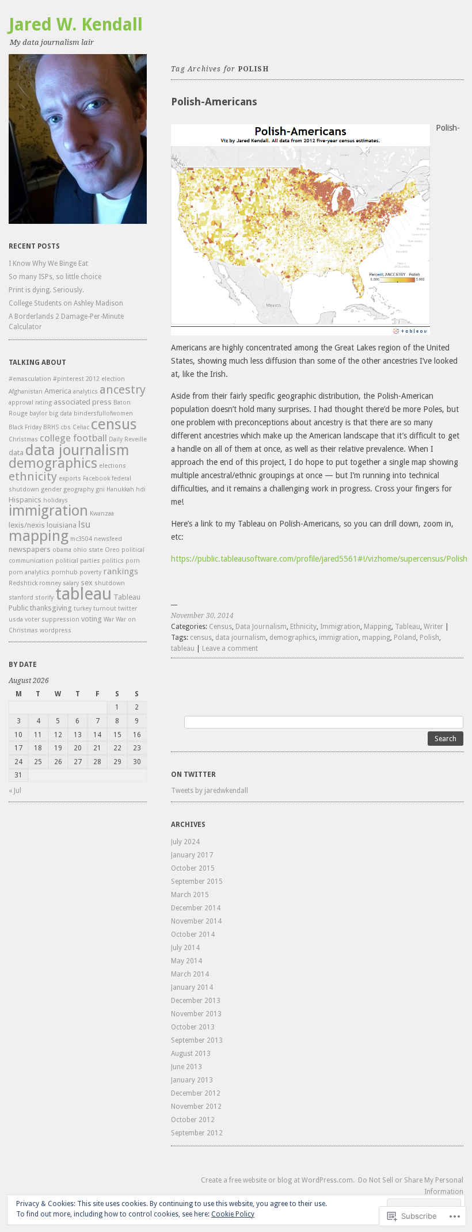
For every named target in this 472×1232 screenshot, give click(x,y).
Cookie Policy (232, 1214)
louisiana (62, 525)
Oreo (112, 550)
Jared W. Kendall (76, 24)
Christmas (23, 439)
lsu (84, 524)
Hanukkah (120, 489)
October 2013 (193, 1027)
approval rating (30, 402)
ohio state (88, 550)
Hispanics (25, 499)
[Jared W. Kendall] (78, 139)
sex (87, 582)
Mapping (377, 627)
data (16, 452)
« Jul (15, 791)
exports (70, 478)
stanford (21, 597)
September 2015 (197, 882)
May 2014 (186, 961)
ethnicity (33, 476)
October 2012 (193, 1120)
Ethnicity (303, 627)
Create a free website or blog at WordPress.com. (278, 1180)
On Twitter (193, 775)
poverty (90, 572)
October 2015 (193, 868)
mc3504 (81, 539)
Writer (433, 627)
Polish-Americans (214, 102)
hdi (141, 489)
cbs (65, 427)
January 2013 (192, 1080)
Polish (429, 638)
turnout (104, 608)
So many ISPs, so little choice (55, 277)
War (109, 619)
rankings (120, 571)
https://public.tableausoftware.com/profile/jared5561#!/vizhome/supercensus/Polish (319, 558)
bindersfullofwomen (103, 413)
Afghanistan (26, 391)
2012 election (105, 379)
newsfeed (108, 539)
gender (51, 489)
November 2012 (196, 1107)
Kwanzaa (102, 513)
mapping (38, 535)
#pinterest (68, 379)
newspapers (30, 549)
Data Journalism (261, 627)
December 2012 (195, 1093)
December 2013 (195, 1001)
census (114, 424)
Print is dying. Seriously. (46, 290)
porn (132, 560)
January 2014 (192, 987)
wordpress (55, 630)
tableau (83, 594)
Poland (405, 638)
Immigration (340, 627)
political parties (77, 560)
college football (73, 438)
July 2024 (185, 842)
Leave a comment (230, 648)
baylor (38, 413)
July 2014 (185, 948)
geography (78, 489)
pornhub (64, 572)
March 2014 (190, 974)
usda (16, 619)
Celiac (81, 427)
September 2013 (197, 1040)
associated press (83, 402)
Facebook (96, 478)
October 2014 (193, 934)
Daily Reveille (128, 439)
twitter (127, 608)
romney (50, 583)
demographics (53, 463)
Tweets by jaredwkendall (209, 791)
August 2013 (191, 1054)
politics (113, 560)
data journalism (77, 450)
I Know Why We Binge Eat (48, 264)
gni (100, 489)
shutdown (109, 583)
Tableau (407, 627)
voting (91, 619)
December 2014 (195, 908)
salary (71, 583)
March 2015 (190, 895)
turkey (83, 608)
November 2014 (196, 921)
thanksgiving (51, 608)
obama (61, 550)
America (57, 391)
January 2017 (192, 855)
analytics (85, 391)
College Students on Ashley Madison (66, 303)
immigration (48, 510)
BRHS (51, 427)
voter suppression (52, 619)
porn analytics (29, 572)
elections (112, 466)
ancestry (123, 389)
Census (220, 627)
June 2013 (186, 1067)
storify (44, 597)
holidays (55, 500)
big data (60, 413)
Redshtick (23, 583)
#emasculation (30, 379)
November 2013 (196, 1014)
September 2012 (197, 1133)
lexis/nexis (27, 525)
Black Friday (25, 427)
